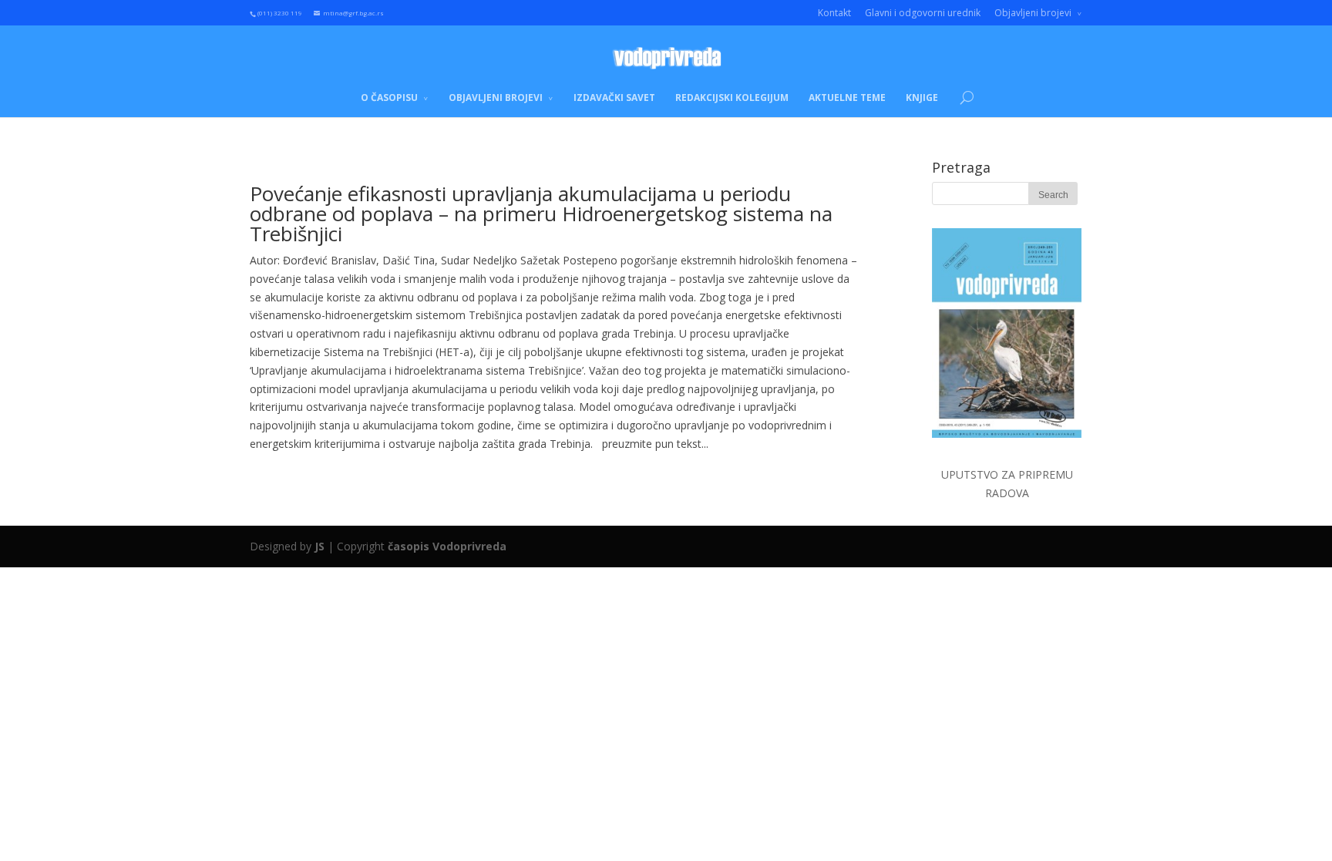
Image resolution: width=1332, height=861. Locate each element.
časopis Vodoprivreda (447, 546)
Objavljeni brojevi (1032, 12)
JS (319, 546)
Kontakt (834, 12)
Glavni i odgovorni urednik (922, 12)
